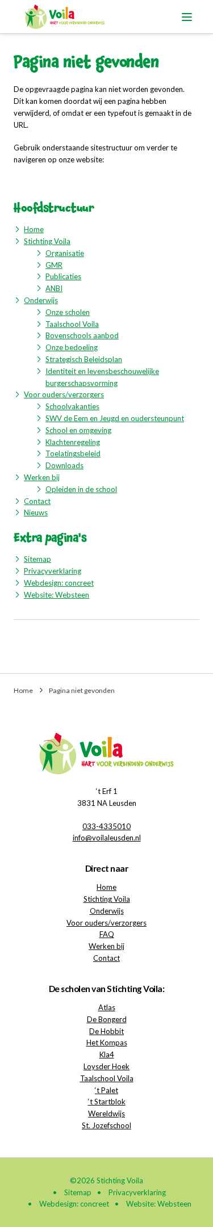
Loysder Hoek (106, 1066)
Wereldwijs (106, 1113)
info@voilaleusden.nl (107, 837)
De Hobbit (106, 1031)
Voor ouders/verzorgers (64, 394)
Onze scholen (67, 312)
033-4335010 (106, 826)
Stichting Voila (47, 241)
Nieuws (36, 512)
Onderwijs (41, 300)
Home (34, 229)
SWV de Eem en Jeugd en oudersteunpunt (114, 418)
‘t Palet (106, 1090)
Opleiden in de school (81, 489)
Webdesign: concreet (59, 582)
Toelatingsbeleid (73, 453)
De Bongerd (107, 1019)
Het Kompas (106, 1042)
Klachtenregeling (72, 442)
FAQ (106, 934)
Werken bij (42, 477)
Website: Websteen (56, 594)
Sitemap (37, 559)
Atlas (106, 1007)
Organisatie (64, 253)
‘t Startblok (107, 1101)
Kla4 (106, 1054)
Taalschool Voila (72, 324)
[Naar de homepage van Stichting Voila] (65, 17)
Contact (37, 501)
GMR (53, 265)
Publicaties (63, 276)
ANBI (53, 288)
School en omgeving (78, 430)
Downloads (64, 465)
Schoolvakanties (72, 406)
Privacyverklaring (52, 570)
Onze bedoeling (71, 347)
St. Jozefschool (106, 1125)
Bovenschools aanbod (82, 335)
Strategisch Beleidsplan (83, 359)
